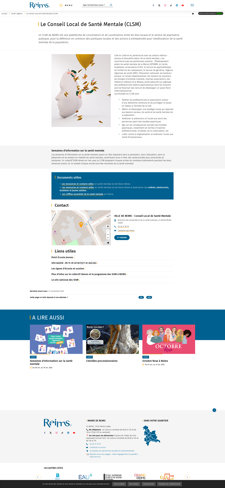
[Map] (81, 227)
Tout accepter (119, 484)
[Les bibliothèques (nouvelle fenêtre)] (57, 477)
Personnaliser (148, 484)
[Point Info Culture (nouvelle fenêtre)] (167, 477)
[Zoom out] (108, 234)
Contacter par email (126, 231)
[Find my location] (108, 226)
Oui (141, 297)
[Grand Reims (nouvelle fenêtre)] (140, 477)
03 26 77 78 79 (123, 227)
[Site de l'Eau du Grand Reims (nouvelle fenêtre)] (85, 477)
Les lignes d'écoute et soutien (67, 268)
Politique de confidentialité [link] (169, 484)
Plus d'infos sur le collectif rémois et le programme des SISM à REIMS (88, 274)
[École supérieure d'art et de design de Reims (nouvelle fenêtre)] (112, 477)
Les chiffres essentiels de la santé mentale (82, 194)
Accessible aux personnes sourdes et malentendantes (112, 451)
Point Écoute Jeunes (62, 257)
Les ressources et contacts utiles (78, 184)
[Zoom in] (108, 231)
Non (149, 297)
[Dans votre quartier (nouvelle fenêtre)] (151, 435)
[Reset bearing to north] (108, 237)
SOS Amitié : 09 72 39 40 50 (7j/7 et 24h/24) (73, 263)
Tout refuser (134, 484)
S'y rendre (122, 237)
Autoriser (219, 13)
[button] (193, 13)
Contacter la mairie (98, 447)
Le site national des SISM (65, 279)
